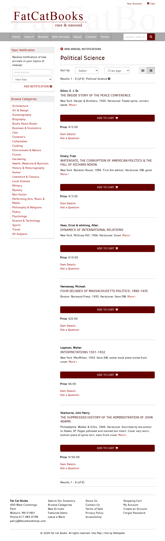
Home (16, 37)
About (77, 37)
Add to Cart (105, 118)
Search (29, 37)
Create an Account (135, 509)
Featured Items (57, 513)
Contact (91, 37)
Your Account (134, 3)
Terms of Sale (94, 509)
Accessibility (94, 517)
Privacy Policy (94, 513)
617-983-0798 (28, 517)
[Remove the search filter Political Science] (109, 79)
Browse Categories (60, 505)
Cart (152, 3)
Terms (105, 37)
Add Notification (36, 86)
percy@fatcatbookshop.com (28, 521)
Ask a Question (69, 138)
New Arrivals (60, 37)
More (72, 105)
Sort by (65, 70)
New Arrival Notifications (82, 49)
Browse (43, 37)
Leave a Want (56, 517)
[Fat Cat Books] (82, 19)
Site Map (96, 533)
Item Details (68, 134)
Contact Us (93, 505)
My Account (130, 505)
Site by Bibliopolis (114, 533)
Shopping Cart (132, 501)
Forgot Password (134, 513)
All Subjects (19, 234)
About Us (91, 501)
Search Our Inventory (61, 501)
